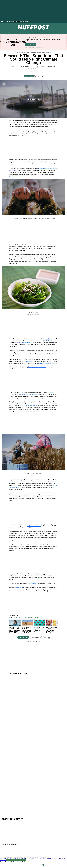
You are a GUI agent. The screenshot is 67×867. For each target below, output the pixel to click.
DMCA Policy (40, 858)
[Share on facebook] (39, 76)
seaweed (37, 617)
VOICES (51, 32)
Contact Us (11, 858)
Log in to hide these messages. (37, 47)
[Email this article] (42, 76)
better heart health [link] (47, 340)
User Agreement (25, 858)
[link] (27, 130)
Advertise (6, 858)
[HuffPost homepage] (17, 855)
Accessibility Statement (48, 858)
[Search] (7, 21)
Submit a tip (38, 641)
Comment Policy (33, 858)
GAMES (57, 32)
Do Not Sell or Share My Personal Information (16, 860)
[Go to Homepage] (43, 865)
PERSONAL (44, 32)
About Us (2, 858)
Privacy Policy (57, 858)
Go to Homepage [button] (23, 637)
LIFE (31, 32)
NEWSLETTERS (45, 857)
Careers (20, 858)
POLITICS (15, 32)
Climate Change (14, 617)
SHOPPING (37, 32)
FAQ (17, 858)
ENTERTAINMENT (24, 32)
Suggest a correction (30, 641)
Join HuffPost (30, 44)
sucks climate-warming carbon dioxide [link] (29, 394)
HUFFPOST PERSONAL (29, 857)
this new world (29, 617)
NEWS (9, 32)
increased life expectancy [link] (24, 342)
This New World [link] (32, 583)
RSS (15, 858)
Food (21, 617)
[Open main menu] (2, 21)
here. (51, 52)
